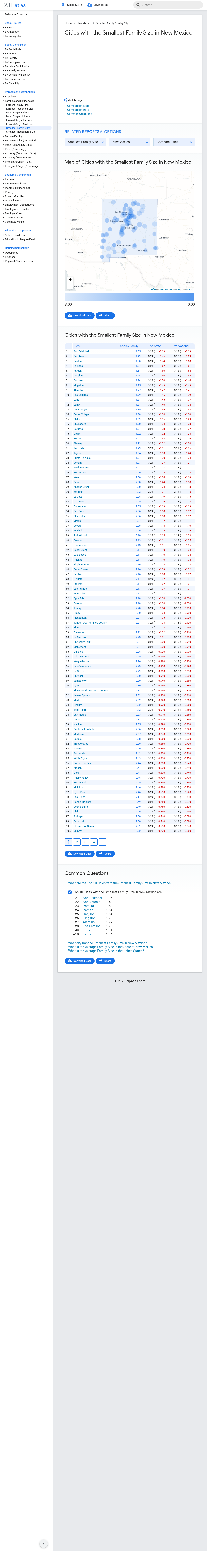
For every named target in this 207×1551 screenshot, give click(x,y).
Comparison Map (78, 105)
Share (107, 315)
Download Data (82, 315)
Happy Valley (81, 777)
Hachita (78, 559)
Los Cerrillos (81, 394)
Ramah (78, 370)
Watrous (78, 491)
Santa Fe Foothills (84, 729)
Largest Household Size (19, 108)
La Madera (80, 637)
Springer (78, 675)
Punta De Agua (82, 457)
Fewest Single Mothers (19, 124)
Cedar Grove (81, 569)
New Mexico (84, 23)
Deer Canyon (81, 409)
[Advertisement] (97, 68)
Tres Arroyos (81, 743)
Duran (77, 719)
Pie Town (79, 574)
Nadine (78, 724)
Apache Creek (82, 486)
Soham (78, 462)
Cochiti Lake (81, 806)
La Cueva (79, 671)
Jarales (78, 748)
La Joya (78, 496)
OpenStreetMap (166, 289)
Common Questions (79, 113)
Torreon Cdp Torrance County (90, 622)
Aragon (78, 767)
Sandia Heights (82, 801)
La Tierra (79, 501)
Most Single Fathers (17, 112)
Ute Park (78, 583)
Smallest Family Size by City (112, 23)
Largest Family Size (17, 104)
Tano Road (80, 709)
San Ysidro (80, 753)
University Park (82, 641)
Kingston (79, 385)
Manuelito (79, 593)
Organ (77, 433)
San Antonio (80, 356)
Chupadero (80, 423)
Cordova (78, 428)
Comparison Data (78, 109)
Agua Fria (79, 598)
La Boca (78, 365)
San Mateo (80, 714)
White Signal (81, 758)
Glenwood (79, 632)
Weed (77, 477)
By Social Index (13, 49)
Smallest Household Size (20, 131)
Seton (77, 482)
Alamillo (78, 390)
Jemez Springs (82, 695)
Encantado (80, 506)
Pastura (78, 361)
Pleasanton (80, 617)
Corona (78, 540)
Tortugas (79, 816)
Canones (79, 380)
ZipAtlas (189, 289)
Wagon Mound (82, 661)
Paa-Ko (78, 603)
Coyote (77, 525)
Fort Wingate (81, 535)
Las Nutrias (80, 588)
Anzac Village (81, 414)
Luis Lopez (80, 554)
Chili (76, 811)
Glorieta (78, 579)
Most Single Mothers (18, 116)
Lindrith (78, 704)
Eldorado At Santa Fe (85, 826)
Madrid (77, 700)
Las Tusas (80, 797)
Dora (76, 772)
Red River (79, 511)
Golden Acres (81, 467)
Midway (78, 830)
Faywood (79, 821)
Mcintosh (79, 787)
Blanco (77, 627)
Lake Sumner (81, 656)
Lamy (77, 404)
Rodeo (77, 438)
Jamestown (80, 680)
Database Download (16, 14)
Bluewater (79, 516)
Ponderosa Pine (83, 763)
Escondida (80, 545)
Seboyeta (79, 448)
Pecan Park (80, 782)
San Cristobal (81, 351)
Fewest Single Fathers (19, 120)
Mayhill (78, 530)
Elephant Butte (82, 564)
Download (186, 166)
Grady (77, 612)
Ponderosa (80, 472)
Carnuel (78, 738)
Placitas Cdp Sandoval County (91, 690)
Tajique (78, 453)
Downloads (100, 4)
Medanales (80, 734)
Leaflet (153, 289)
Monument (80, 646)
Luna (76, 399)
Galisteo (78, 651)
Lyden (77, 685)
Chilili (77, 419)
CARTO (179, 289)
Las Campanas (82, 666)
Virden (77, 520)
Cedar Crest (80, 549)
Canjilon (78, 375)
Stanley (78, 443)
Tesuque (78, 608)
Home (68, 23)
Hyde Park (79, 792)
